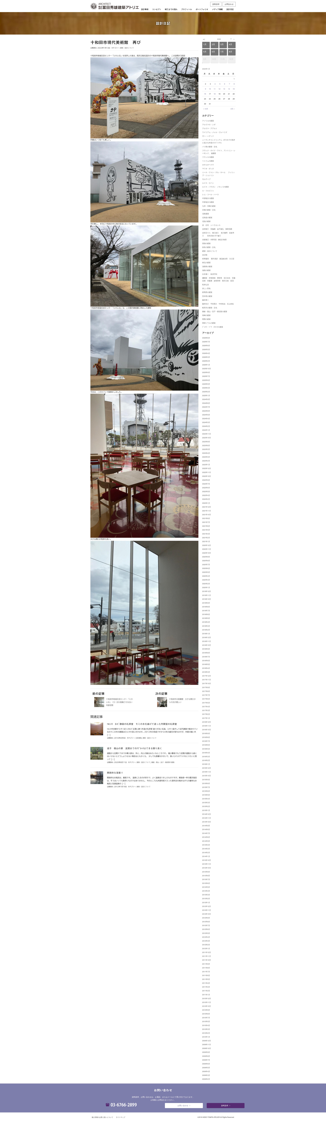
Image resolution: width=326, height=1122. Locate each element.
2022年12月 (206, 468)
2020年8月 (206, 560)
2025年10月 (206, 368)
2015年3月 (206, 802)
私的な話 (205, 284)
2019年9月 (206, 603)
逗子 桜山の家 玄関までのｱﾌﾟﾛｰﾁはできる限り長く (134, 748)
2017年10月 (206, 683)
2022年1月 (206, 503)
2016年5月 (206, 749)
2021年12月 (206, 507)
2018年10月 (206, 645)
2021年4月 (206, 534)
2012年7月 (206, 925)
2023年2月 (206, 460)
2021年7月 (206, 522)
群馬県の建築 (207, 292)
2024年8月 (206, 403)
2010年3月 (206, 1029)
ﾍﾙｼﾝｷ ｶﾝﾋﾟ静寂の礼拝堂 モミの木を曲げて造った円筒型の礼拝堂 (142, 724)
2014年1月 (206, 856)
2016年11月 (206, 726)
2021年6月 (206, 526)
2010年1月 (206, 1037)
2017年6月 (206, 699)
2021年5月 (206, 530)
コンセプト (156, 9)
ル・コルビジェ (208, 190)
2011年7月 (206, 971)
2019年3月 (206, 626)
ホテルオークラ (208, 164)
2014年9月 (206, 825)
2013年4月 (206, 891)
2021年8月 (206, 518)
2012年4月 (206, 937)
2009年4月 (206, 1071)
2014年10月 (206, 821)
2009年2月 (206, 1079)
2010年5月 (206, 1021)
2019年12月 (206, 591)
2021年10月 (206, 514)
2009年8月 (206, 1056)
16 (205, 94)
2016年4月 (206, 752)
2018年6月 (206, 660)
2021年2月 (206, 537)
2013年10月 (206, 868)
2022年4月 (206, 495)
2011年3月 (206, 987)
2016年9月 (206, 733)
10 (210, 89)
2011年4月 (206, 983)
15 (234, 89)
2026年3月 (206, 357)
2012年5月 (206, 933)
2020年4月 (206, 576)
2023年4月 (206, 453)
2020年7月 (206, 564)
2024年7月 (206, 407)
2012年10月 (206, 914)
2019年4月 (206, 622)
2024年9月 (206, 399)
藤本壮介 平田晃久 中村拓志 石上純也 (218, 304)
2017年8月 (206, 691)
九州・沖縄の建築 (208, 206)
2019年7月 (206, 610)
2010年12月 (206, 998)
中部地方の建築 (208, 202)
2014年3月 (206, 848)
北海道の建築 (207, 217)
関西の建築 (206, 319)
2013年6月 (206, 883)
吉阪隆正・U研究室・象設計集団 (214, 239)
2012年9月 (206, 917)
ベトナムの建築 (208, 161)
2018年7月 (206, 656)
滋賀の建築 (206, 270)
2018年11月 (206, 641)
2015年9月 (206, 779)
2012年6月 (206, 929)
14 (229, 89)
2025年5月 (206, 384)
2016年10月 (206, 729)
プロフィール (186, 9)
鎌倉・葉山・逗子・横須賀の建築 (162, 762)
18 (214, 94)
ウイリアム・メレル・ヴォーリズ (214, 132)
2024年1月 (206, 430)
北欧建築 (138, 738)
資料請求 (215, 4)
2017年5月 (206, 702)
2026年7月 (206, 341)
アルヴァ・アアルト (209, 128)
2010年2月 (206, 1033)
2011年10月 (206, 960)
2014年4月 (206, 845)
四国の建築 (206, 243)
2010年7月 (206, 1017)
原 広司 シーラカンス (211, 225)
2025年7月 (206, 376)
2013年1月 (206, 902)
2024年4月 (206, 418)
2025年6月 (206, 380)
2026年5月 (206, 349)
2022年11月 (206, 472)
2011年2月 (206, 990)
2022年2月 (206, 499)
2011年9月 (206, 964)
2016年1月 (206, 764)
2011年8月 (206, 967)
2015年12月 (206, 768)
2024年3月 (206, 422)
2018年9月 (206, 649)
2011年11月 (206, 956)
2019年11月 (206, 595)
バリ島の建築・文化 (209, 146)
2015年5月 (206, 795)
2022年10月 (206, 476)
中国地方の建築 (208, 198)
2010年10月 (206, 1006)
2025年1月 (206, 395)
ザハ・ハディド (208, 136)
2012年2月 (206, 944)
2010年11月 (206, 1002)
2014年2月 (206, 852)
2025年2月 (206, 391)
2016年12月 (206, 722)
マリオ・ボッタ (208, 168)
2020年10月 (206, 553)
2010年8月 (206, 1013)
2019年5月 (206, 618)
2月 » (233, 108)
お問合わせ (229, 4)
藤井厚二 (205, 300)
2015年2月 (206, 806)
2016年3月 (206, 756)
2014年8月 (206, 829)
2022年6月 (206, 487)
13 (224, 89)
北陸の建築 (206, 221)
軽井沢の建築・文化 (209, 307)
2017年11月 (206, 679)
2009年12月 (206, 1040)
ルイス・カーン (208, 183)
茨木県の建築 (207, 296)
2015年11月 (206, 772)
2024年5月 (206, 414)
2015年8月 (206, 783)
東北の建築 (206, 262)
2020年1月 (206, 587)
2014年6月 (206, 837)
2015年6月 (206, 791)
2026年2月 (206, 361)
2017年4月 (206, 706)
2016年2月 (206, 760)
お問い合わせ (183, 1105)
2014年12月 (206, 814)
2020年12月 (206, 545)
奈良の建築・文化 (208, 247)
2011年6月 (206, 975)
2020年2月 (206, 583)
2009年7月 (206, 1060)
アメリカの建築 (208, 120)
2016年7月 (206, 741)
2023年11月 (206, 434)
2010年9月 (206, 1010)
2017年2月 (206, 714)
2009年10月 (206, 1048)
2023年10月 (206, 437)
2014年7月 (206, 833)
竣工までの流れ (171, 9)
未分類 (204, 255)
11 (214, 89)
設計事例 (144, 9)
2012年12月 (206, 906)
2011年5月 (206, 979)
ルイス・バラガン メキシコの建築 (215, 186)
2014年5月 (206, 841)
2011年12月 (206, 952)
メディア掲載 (217, 9)
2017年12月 (206, 676)
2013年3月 (206, 894)
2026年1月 (206, 364)
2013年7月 (206, 879)
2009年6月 (206, 1063)
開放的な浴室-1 (115, 773)
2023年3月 (206, 457)
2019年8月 (206, 606)
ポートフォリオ (202, 9)
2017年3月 (206, 710)
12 (219, 89)
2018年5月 (206, 664)
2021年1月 (206, 541)
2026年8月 (206, 338)
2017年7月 (206, 695)
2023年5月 (206, 449)
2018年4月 (206, 668)
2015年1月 (206, 810)
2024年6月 (206, 411)
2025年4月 (206, 388)
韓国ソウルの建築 (208, 323)
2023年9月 (206, 441)
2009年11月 (206, 1044)
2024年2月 (206, 426)
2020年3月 (206, 580)
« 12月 (205, 108)
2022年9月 (206, 480)
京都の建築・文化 (208, 210)
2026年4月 (206, 353)
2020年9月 (206, 556)
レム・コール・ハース (210, 194)
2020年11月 (206, 549)
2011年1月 (206, 994)
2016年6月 (206, 745)
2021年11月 (206, 510)
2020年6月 (206, 568)
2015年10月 (206, 775)
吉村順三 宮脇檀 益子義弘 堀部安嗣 (217, 229)
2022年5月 (206, 491)
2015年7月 (206, 787)
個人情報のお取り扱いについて (102, 1117)
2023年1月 (206, 464)
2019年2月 (206, 630)
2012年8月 (206, 921)
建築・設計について (127, 48)
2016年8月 (206, 737)
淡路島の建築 (207, 266)
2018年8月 (206, 652)
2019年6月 (206, 614)
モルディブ (206, 179)
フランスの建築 (208, 157)
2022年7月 (206, 484)
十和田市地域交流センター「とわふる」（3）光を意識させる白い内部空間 (119, 702)
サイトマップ (120, 1117)
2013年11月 (206, 864)
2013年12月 (206, 860)
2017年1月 (206, 718)
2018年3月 (206, 672)
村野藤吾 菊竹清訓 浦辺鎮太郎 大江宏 (218, 258)
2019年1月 (206, 633)
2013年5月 (206, 887)
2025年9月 (206, 372)
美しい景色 (206, 288)
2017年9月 (206, 687)
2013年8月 (206, 875)
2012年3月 (206, 941)
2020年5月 (206, 572)
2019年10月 (206, 599)
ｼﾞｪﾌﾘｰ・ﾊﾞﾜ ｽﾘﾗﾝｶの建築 (212, 327)
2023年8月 (206, 445)
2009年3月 (206, 1075)
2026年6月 (206, 345)
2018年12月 (206, 637)
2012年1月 (206, 948)
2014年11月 (206, 818)
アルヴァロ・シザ (208, 124)
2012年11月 (206, 910)
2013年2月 (206, 898)
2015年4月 (206, 798)
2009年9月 (206, 1052)
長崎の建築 (206, 315)
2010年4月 (206, 1025)
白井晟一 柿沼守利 (209, 274)
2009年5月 (206, 1067)
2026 (219, 39)
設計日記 (230, 9)
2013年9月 (206, 871)
